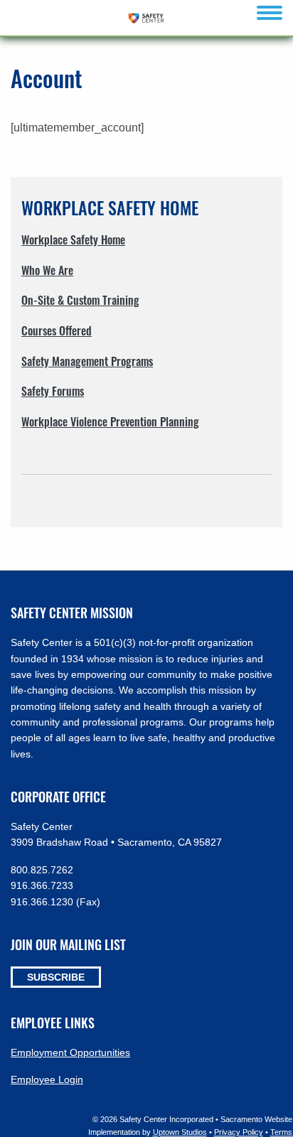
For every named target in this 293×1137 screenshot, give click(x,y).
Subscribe (56, 977)
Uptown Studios (180, 1132)
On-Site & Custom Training (80, 299)
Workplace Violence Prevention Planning (110, 421)
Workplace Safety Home (73, 239)
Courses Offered (56, 330)
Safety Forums (52, 390)
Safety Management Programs (87, 361)
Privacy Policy (238, 1132)
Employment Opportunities (70, 1052)
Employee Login (47, 1079)
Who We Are (47, 270)
